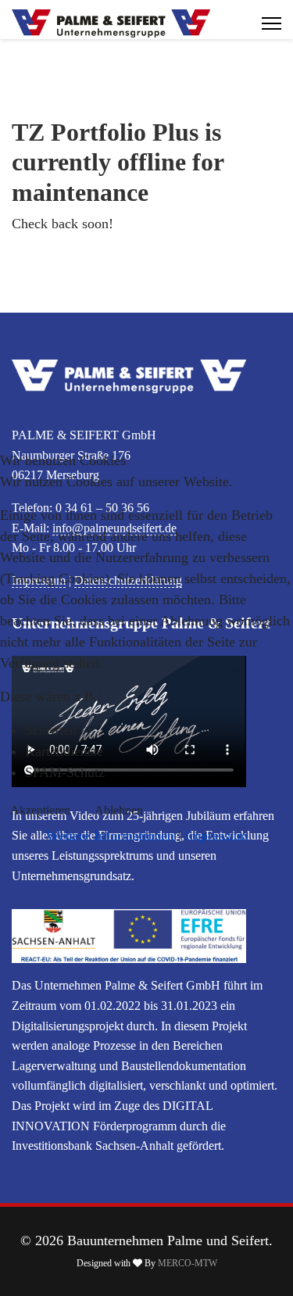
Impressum (216, 835)
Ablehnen (119, 810)
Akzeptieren (40, 810)
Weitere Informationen (110, 835)
